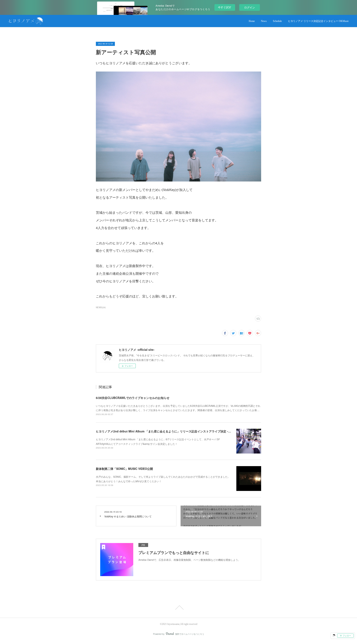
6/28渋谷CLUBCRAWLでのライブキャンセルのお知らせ (132, 398)
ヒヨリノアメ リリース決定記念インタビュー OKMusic (318, 21)
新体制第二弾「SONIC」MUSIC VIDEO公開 (124, 469)
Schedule (277, 21)
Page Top (178, 607)
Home (252, 21)
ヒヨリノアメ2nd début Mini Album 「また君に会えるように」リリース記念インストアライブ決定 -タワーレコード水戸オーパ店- (181, 431)
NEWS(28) (101, 307)
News (264, 21)
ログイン (249, 7)
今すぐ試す (224, 7)
